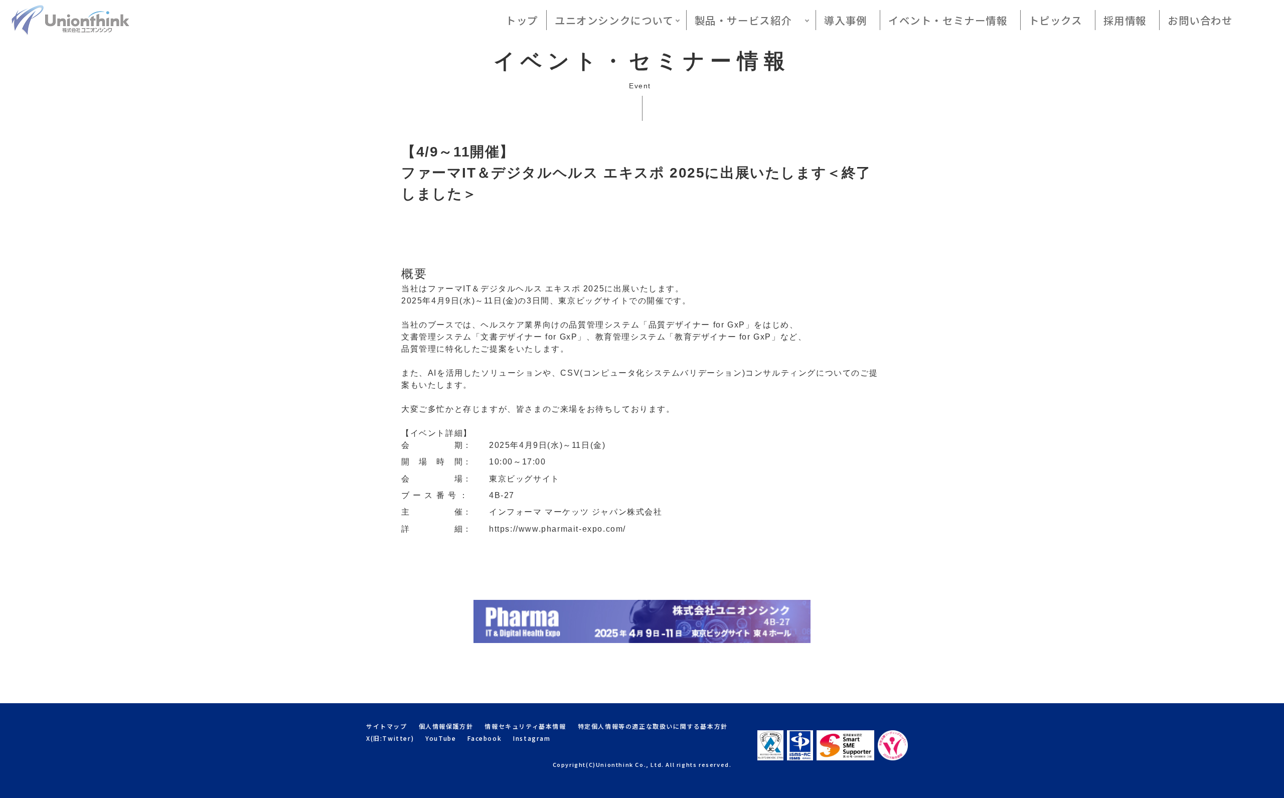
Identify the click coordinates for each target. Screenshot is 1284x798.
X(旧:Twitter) (390, 738)
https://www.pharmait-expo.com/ (557, 529)
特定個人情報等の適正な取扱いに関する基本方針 (653, 726)
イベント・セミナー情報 (948, 20)
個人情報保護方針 (446, 726)
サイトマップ (386, 726)
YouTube (440, 738)
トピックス (1055, 20)
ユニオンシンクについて (614, 20)
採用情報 (1125, 20)
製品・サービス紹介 (749, 20)
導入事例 (845, 20)
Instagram (531, 738)
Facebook (484, 738)
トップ (522, 20)
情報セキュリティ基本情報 (525, 726)
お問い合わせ (1200, 20)
